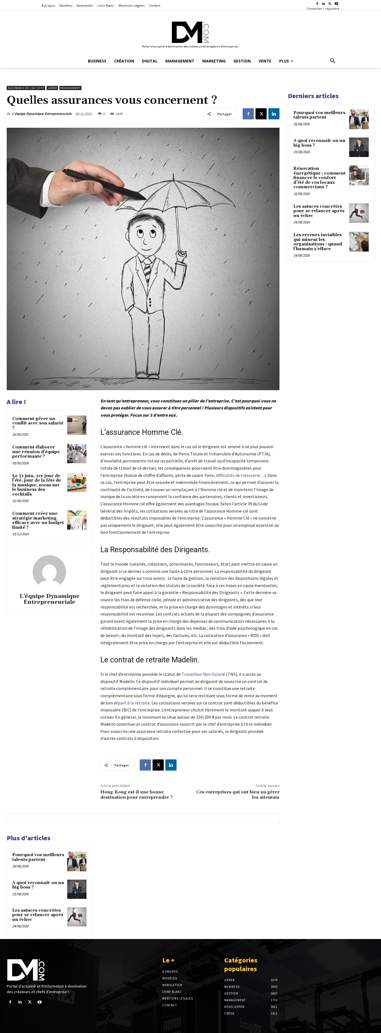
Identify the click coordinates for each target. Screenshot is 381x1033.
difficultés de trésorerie (238, 475)
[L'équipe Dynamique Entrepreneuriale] (49, 572)
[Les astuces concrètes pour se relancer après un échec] (76, 916)
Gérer (52, 88)
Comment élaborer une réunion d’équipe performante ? (36, 452)
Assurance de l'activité (26, 88)
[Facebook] (317, 4)
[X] (330, 4)
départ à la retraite (132, 703)
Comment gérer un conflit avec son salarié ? (37, 423)
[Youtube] (336, 4)
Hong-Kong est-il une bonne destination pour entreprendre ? (136, 794)
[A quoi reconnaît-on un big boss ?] (76, 889)
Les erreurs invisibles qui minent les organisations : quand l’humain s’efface (317, 242)
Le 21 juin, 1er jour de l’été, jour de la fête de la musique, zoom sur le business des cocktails (36, 485)
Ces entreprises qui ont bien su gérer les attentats (237, 794)
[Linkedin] (323, 4)
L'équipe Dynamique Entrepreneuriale (42, 113)
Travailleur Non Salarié (203, 674)
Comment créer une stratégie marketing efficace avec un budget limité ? (38, 520)
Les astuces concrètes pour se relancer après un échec (37, 915)
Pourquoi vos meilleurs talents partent (38, 857)
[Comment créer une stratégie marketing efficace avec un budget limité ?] (76, 520)
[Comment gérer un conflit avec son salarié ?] (76, 425)
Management (70, 88)
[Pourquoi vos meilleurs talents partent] (76, 861)
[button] (332, 61)
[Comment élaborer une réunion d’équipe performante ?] (76, 453)
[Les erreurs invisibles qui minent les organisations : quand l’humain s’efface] (359, 241)
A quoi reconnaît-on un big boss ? (38, 885)
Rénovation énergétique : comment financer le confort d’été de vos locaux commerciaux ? (319, 178)
